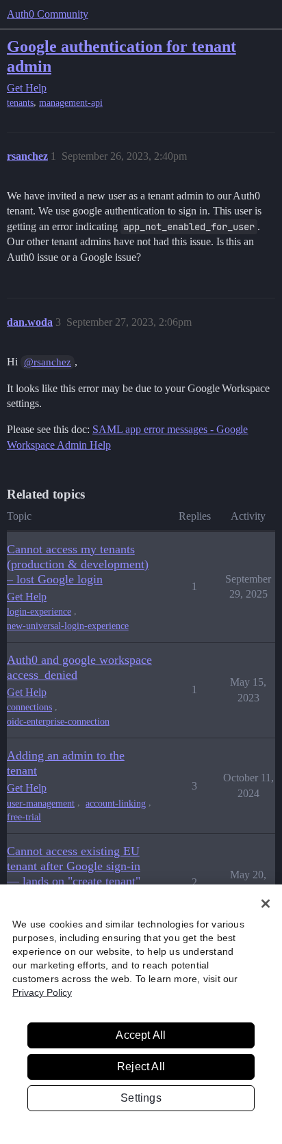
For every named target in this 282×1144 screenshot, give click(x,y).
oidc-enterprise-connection (58, 721)
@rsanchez (47, 362)
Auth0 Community (47, 14)
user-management (41, 803)
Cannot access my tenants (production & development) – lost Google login (78, 564)
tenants (20, 103)
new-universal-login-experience (68, 626)
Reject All (141, 1066)
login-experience (39, 611)
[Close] (266, 904)
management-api (71, 103)
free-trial (24, 817)
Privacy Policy (42, 992)
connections (29, 707)
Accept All (141, 1035)
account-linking (116, 803)
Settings (141, 1098)
